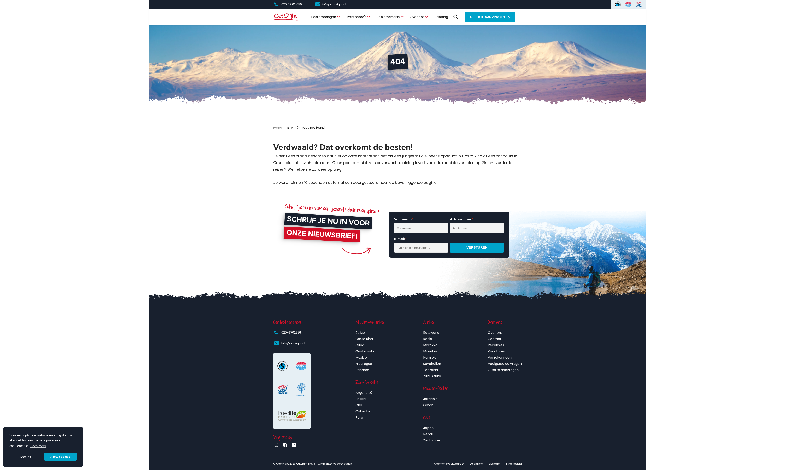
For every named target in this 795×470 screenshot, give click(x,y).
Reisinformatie (388, 16)
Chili (358, 405)
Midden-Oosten (435, 388)
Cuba (359, 345)
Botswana (431, 332)
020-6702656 (291, 332)
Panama (362, 370)
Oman (428, 405)
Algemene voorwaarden (449, 463)
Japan (428, 427)
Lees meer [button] (38, 446)
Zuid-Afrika (432, 376)
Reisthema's (356, 16)
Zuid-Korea (432, 440)
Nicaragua (363, 363)
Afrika (428, 322)
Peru (359, 417)
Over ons (417, 16)
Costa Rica (364, 338)
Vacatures (496, 351)
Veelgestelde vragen (505, 363)
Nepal (428, 434)
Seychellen (432, 363)
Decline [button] (25, 456)
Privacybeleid (513, 463)
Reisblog (441, 16)
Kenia (427, 338)
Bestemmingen (323, 16)
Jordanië (430, 398)
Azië (426, 417)
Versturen (477, 247)
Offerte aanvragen (487, 16)
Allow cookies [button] (60, 456)
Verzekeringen (500, 357)
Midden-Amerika (369, 322)
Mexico (361, 357)
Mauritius (430, 351)
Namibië (429, 357)
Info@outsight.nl (293, 343)
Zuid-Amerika (366, 382)
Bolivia (360, 398)
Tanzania (430, 370)
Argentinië (363, 392)
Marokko (430, 345)
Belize (360, 332)
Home (277, 127)
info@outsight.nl (334, 4)
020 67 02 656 (291, 4)
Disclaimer (476, 463)
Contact (494, 338)
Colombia (363, 411)
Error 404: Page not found (306, 127)
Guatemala (364, 351)
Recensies (496, 345)
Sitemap (494, 463)
